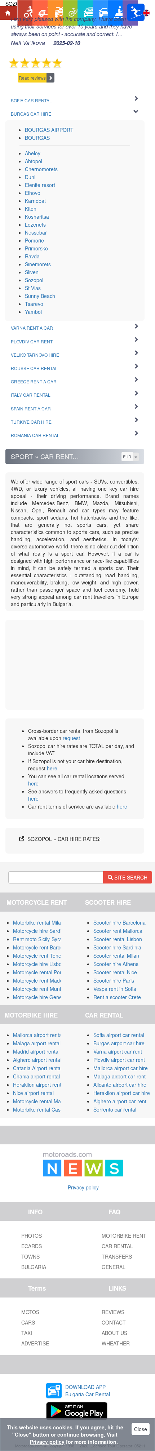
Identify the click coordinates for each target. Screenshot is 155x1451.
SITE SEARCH (130, 877)
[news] (83, 1162)
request (71, 738)
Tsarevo (34, 303)
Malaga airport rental (37, 1043)
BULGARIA (33, 1266)
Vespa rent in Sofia (114, 988)
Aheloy (32, 153)
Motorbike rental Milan (38, 922)
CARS (28, 1322)
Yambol (33, 311)
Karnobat (35, 200)
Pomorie (34, 240)
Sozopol (34, 280)
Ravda (32, 256)
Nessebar (36, 232)
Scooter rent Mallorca (117, 930)
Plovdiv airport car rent (119, 1059)
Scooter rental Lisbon (117, 939)
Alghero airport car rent (119, 1101)
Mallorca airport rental (38, 1034)
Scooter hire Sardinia (117, 947)
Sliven (32, 272)
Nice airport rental (33, 1092)
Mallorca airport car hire (120, 1068)
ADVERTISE (35, 1343)
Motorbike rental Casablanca (46, 1109)
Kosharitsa (37, 216)
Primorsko (36, 248)
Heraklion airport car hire (121, 1092)
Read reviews (32, 78)
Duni (30, 177)
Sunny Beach (40, 295)
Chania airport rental (36, 1076)
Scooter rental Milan (116, 955)
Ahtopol (33, 161)
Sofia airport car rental (118, 1034)
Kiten (30, 208)
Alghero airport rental (37, 1059)
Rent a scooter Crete (117, 997)
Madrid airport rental (36, 1051)
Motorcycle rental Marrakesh (45, 1101)
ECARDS (31, 1246)
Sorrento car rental (114, 1109)
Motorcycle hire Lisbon (39, 963)
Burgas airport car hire (119, 1043)
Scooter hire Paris (113, 980)
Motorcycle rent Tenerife (40, 955)
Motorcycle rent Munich (39, 988)
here (52, 768)
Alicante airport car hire (119, 1084)
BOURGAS (37, 137)
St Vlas (33, 287)
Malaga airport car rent (119, 1076)
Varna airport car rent (117, 1051)
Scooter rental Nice (115, 972)
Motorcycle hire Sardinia (40, 930)
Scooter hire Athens (115, 963)
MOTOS (30, 1312)
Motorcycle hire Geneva (40, 997)
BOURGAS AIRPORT (49, 129)
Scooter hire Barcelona (119, 922)
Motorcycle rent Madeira (40, 980)
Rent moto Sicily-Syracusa (43, 939)
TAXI (26, 1332)
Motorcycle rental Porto (39, 972)
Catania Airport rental (37, 1068)
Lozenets (35, 224)
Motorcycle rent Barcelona (43, 947)
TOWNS (30, 1256)
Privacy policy (83, 1187)
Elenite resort (40, 184)
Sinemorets (38, 264)
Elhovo (32, 192)
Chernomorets (41, 169)
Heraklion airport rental (39, 1084)
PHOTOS (31, 1235)
